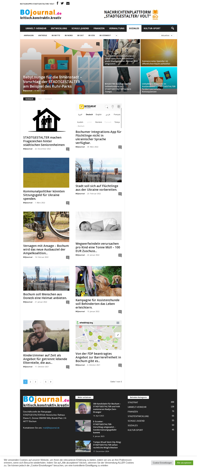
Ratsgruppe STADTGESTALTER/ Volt (37, 4)
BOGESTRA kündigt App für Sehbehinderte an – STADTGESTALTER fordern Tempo (118, 87)
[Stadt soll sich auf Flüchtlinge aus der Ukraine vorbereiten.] (99, 170)
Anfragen (29, 35)
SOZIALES (134, 28)
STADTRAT (133, 402)
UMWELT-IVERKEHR (36, 28)
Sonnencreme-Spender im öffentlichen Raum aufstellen (156, 62)
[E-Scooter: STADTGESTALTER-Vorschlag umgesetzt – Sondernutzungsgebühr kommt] (83, 426)
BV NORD (69, 35)
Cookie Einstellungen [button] (162, 463)
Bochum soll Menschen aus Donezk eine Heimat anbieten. (45, 296)
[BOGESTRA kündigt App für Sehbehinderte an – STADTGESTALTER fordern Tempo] (121, 79)
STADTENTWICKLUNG (138, 416)
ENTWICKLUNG (59, 28)
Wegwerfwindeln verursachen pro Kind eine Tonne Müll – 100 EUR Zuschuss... (98, 247)
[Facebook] (57, 4)
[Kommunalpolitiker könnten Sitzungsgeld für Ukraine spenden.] (46, 173)
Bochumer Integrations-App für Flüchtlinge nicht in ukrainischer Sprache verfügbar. (98, 137)
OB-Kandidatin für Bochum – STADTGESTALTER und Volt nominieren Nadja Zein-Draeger (107, 407)
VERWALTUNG (116, 28)
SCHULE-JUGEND (80, 28)
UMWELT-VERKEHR (137, 407)
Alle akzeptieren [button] (184, 463)
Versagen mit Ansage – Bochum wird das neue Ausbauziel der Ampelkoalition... (46, 249)
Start (40, 99)
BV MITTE (56, 35)
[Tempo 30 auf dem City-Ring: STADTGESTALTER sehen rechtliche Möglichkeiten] (83, 446)
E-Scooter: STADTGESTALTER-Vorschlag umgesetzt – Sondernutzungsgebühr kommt (105, 427)
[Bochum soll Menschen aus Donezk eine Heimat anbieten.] (46, 278)
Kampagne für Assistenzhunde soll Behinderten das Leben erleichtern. (97, 303)
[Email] (68, 4)
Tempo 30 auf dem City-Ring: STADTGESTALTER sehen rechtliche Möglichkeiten (107, 445)
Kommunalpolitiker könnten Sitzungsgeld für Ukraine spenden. (44, 195)
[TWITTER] (62, 4)
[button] (172, 28)
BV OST (80, 35)
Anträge (42, 35)
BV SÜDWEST (105, 35)
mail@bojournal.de (51, 428)
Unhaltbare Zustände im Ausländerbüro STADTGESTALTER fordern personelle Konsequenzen (158, 87)
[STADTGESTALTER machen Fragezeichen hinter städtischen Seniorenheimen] (46, 119)
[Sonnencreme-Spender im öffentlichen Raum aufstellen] (159, 52)
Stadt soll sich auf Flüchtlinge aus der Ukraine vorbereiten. (97, 188)
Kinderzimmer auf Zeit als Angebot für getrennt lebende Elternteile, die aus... (45, 359)
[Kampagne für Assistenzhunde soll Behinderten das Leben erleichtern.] (99, 281)
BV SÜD (91, 35)
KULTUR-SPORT (152, 28)
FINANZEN (99, 28)
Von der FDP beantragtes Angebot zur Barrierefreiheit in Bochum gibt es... (98, 357)
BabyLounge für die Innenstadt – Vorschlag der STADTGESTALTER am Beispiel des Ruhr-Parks (52, 81)
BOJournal (27, 90)
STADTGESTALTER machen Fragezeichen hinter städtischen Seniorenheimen (44, 141)
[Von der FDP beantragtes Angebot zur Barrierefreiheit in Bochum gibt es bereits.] (99, 335)
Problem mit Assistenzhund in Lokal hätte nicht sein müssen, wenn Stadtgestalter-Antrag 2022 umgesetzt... (121, 59)
